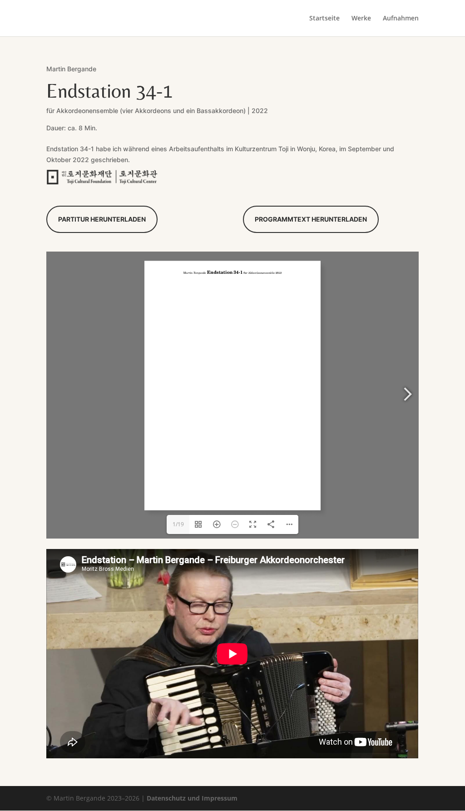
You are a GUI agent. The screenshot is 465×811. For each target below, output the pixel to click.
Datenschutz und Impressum (192, 798)
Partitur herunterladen (102, 219)
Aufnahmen (401, 18)
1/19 (178, 524)
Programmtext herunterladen (311, 219)
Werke (361, 18)
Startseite (324, 18)
